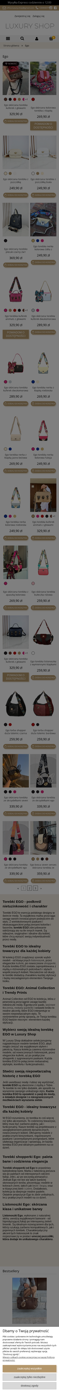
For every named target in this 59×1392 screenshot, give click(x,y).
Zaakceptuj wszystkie (29, 1368)
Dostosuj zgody (29, 1385)
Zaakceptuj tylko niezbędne (29, 1377)
